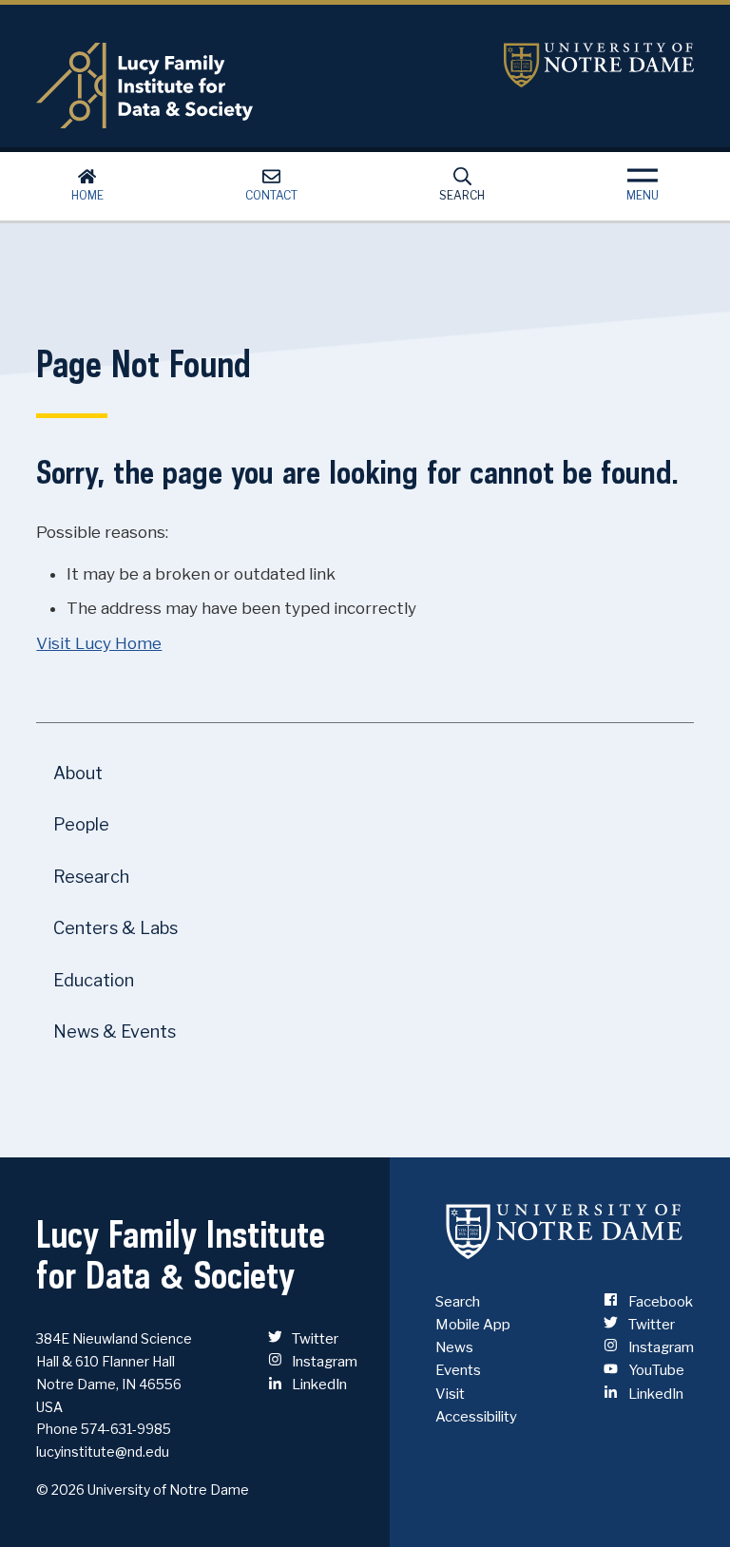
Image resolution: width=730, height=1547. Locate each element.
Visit (450, 1394)
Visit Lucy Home (99, 643)
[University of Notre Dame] (564, 1231)
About (78, 773)
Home (87, 195)
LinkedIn (318, 1384)
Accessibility (476, 1416)
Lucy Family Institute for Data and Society (255, 85)
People (81, 824)
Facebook (658, 1301)
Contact (271, 195)
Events (458, 1370)
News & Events (114, 1031)
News (454, 1347)
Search (462, 195)
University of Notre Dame (599, 65)
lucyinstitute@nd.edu (102, 1451)
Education (93, 980)
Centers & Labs (115, 928)
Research (91, 877)
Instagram (323, 1361)
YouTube (654, 1370)
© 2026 (60, 1489)
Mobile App (472, 1324)
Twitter (313, 1338)
